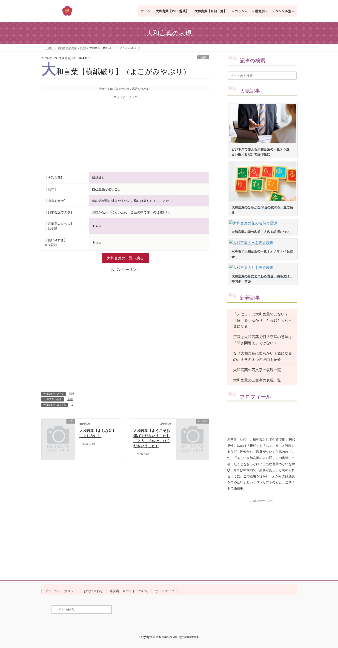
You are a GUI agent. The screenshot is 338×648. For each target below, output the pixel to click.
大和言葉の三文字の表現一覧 (257, 380)
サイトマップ (164, 591)
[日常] (58, 428)
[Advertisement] (125, 136)
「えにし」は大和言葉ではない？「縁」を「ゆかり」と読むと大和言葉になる (262, 320)
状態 (203, 57)
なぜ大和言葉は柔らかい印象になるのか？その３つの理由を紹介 (262, 356)
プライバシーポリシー (61, 591)
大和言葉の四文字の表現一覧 (257, 369)
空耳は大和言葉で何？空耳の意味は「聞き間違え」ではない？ (262, 339)
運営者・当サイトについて (129, 591)
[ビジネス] (192, 428)
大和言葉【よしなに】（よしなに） (97, 433)
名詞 (70, 399)
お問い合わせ (93, 591)
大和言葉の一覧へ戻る (125, 258)
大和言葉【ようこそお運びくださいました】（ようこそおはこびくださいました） (151, 438)
